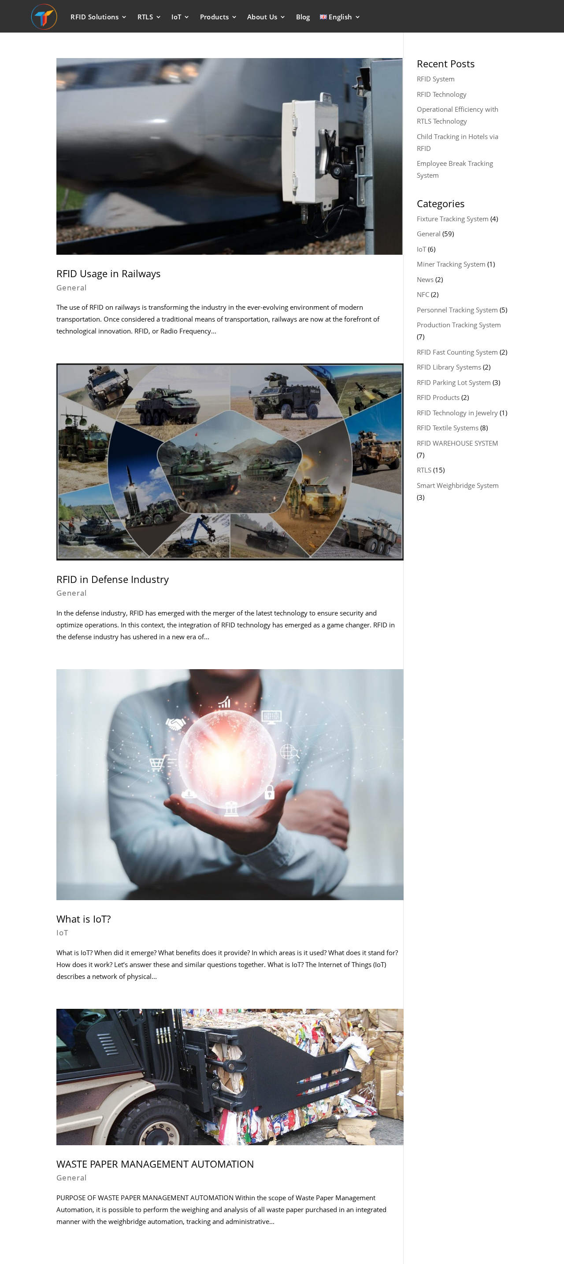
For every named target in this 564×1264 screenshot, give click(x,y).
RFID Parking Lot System (454, 382)
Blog (303, 16)
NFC (423, 294)
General (71, 287)
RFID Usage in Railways (108, 273)
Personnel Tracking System (457, 309)
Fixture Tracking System (453, 218)
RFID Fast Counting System (457, 352)
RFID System (436, 78)
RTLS (145, 16)
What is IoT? (83, 918)
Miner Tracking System (451, 264)
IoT (176, 16)
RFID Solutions (94, 16)
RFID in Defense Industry (112, 579)
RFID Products (438, 397)
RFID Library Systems (449, 367)
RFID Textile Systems (448, 427)
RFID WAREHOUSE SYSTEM (457, 443)
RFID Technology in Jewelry (457, 412)
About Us (262, 16)
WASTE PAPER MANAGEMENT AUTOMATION (155, 1163)
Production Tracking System (459, 324)
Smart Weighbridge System (458, 485)
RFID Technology (442, 94)
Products (214, 16)
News (425, 279)
